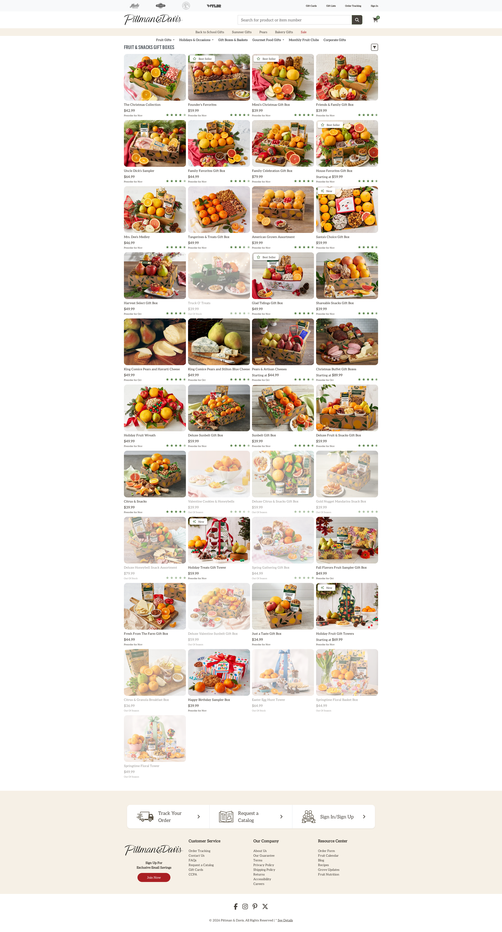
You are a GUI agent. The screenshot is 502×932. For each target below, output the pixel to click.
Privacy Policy (263, 865)
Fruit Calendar (328, 855)
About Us (260, 850)
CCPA (193, 874)
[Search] (357, 20)
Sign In (374, 5)
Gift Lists (331, 5)
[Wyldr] (214, 5)
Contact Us (197, 855)
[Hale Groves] (134, 5)
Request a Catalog (201, 865)
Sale (303, 32)
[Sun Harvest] (161, 5)
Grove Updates (328, 869)
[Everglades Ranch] (186, 6)
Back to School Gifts (210, 32)
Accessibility (262, 879)
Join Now (154, 877)
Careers (258, 883)
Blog (321, 860)
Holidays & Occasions (195, 39)
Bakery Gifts (284, 32)
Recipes (323, 865)
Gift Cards (311, 5)
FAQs (192, 860)
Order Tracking (353, 5)
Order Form (326, 850)
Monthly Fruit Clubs (304, 39)
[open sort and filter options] (374, 47)
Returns (259, 874)
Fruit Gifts (164, 39)
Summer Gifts (242, 32)
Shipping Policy (264, 869)
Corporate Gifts (335, 39)
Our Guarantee (264, 855)
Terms (257, 860)
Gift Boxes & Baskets (233, 39)
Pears (263, 32)
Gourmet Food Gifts (267, 39)
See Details (285, 920)
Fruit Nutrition (328, 874)
